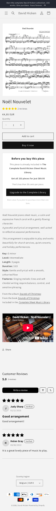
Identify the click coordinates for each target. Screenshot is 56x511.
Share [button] (8, 349)
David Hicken (23, 505)
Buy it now (28, 145)
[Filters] (43, 390)
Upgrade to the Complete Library (28, 192)
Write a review (20, 390)
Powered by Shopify (37, 505)
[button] (6, 13)
